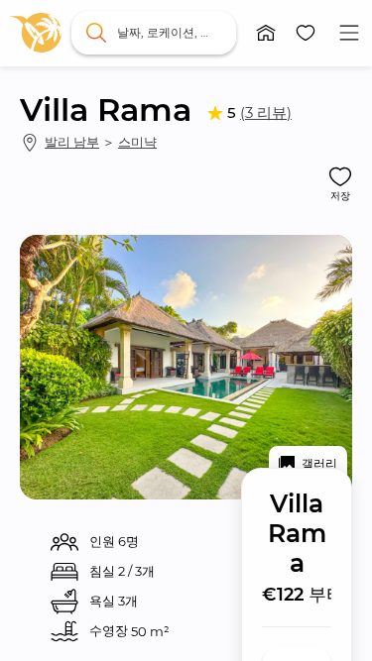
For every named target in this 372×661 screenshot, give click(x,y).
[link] (36, 33)
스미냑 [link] (137, 142)
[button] (266, 33)
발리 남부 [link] (72, 142)
